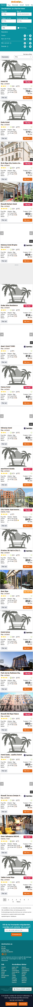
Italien (23, 975)
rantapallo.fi (6, 990)
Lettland (6, 83)
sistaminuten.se (12, 989)
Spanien (24, 967)
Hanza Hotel (5, 387)
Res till (19, 11)
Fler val (4, 97)
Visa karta (5, 57)
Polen (8, 512)
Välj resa (27, 97)
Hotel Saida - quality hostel (11, 755)
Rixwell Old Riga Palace (10, 714)
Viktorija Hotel (6, 428)
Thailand (14, 980)
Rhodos (24, 974)
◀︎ (1, 151)
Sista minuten (5, 975)
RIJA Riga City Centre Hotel (11, 163)
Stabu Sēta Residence (9, 305)
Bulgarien (24, 979)
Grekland (24, 972)
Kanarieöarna (25, 968)
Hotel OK (4, 81)
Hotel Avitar (5, 632)
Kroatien (24, 977)
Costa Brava (15, 970)
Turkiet (14, 975)
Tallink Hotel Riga (7, 877)
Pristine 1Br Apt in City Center (12, 550)
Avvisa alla (23, 1004)
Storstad (15, 5)
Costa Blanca (25, 970)
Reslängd (4, 25)
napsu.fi (12, 990)
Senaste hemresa (22, 18)
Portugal (14, 979)
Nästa (18, 902)
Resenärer (4, 32)
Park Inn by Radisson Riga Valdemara (15, 673)
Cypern (14, 977)
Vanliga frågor (5, 950)
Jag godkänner (11, 1004)
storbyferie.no (16, 991)
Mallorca (14, 968)
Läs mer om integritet (16, 1000)
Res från (4, 11)
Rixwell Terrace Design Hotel (12, 795)
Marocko (24, 980)
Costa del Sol (15, 972)
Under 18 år (15, 967)
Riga (2, 83)
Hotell (22, 5)
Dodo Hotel (5, 122)
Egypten (14, 982)
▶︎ (31, 151)
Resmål (3, 977)
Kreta (13, 974)
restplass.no (4, 989)
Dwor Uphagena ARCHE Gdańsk (13, 836)
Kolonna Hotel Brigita (9, 245)
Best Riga (4, 591)
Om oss (3, 946)
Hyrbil (27, 5)
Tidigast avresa (6, 18)
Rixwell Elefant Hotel (9, 204)
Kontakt (3, 948)
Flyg (9, 5)
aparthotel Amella (7, 469)
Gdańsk (3, 512)
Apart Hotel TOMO (8, 346)
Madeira (24, 982)
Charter (3, 5)
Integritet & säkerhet (7, 951)
